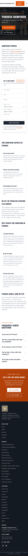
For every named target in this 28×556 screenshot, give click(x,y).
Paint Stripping (5, 474)
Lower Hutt (5, 491)
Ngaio (3, 521)
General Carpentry (7, 482)
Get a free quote (8, 32)
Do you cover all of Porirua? (14, 334)
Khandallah (5, 510)
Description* (7, 114)
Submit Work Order (14, 123)
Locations (4, 435)
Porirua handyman (16, 51)
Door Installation (6, 479)
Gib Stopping (5, 471)
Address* (6, 99)
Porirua (4, 494)
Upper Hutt (5, 489)
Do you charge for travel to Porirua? (14, 347)
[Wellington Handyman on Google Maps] (6, 545)
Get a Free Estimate (19, 3)
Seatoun (4, 515)
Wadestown (5, 505)
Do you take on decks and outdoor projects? (14, 360)
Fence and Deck (6, 463)
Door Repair (5, 476)
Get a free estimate (14, 395)
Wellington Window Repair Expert (10, 466)
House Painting (6, 455)
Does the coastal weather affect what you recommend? (14, 341)
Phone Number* (7, 89)
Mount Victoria (5, 518)
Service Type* (7, 104)
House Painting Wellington (8, 447)
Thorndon (4, 502)
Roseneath (4, 507)
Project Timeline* (8, 109)
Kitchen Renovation (7, 458)
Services (4, 432)
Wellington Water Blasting (8, 468)
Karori (3, 513)
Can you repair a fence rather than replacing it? (14, 353)
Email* (5, 94)
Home (3, 427)
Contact (4, 437)
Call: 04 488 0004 (8, 27)
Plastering (4, 450)
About (3, 429)
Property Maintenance (7, 444)
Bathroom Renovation (7, 460)
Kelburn (4, 499)
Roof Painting (5, 452)
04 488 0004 (19, 127)
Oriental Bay (5, 497)
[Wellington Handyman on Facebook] (3, 545)
